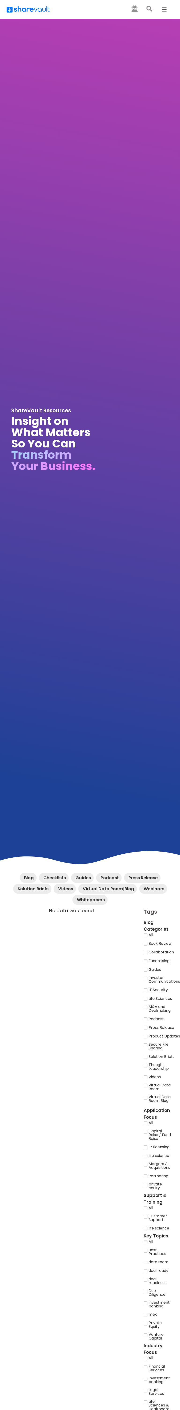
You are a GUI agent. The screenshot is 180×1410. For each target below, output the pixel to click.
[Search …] (149, 9)
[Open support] (134, 8)
